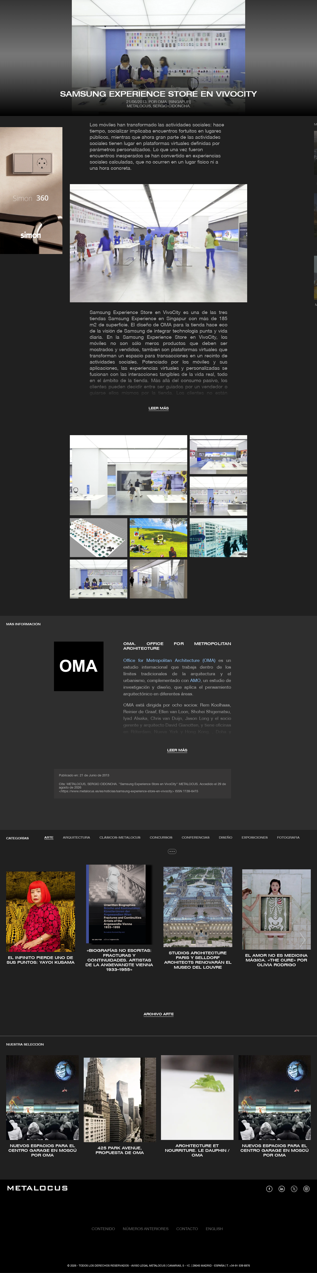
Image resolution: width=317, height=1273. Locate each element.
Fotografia (288, 837)
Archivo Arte (159, 1014)
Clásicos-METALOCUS (120, 837)
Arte (48, 837)
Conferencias (196, 837)
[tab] (49, 838)
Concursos (161, 837)
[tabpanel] (158, 940)
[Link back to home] (37, 1189)
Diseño (225, 837)
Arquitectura (76, 837)
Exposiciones (255, 837)
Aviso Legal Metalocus (148, 1266)
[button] (14, 940)
